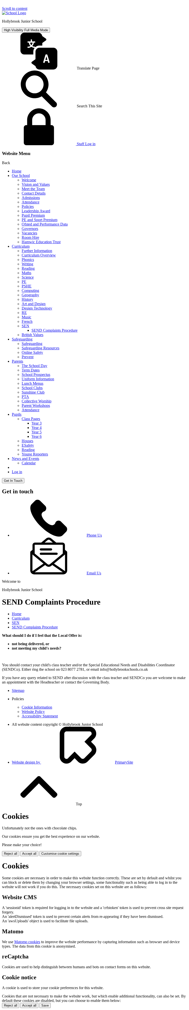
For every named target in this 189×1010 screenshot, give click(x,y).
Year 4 (37, 428)
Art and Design (34, 304)
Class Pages (31, 419)
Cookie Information (37, 707)
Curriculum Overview (39, 255)
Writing (27, 264)
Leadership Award (36, 211)
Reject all (10, 853)
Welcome (29, 180)
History (27, 299)
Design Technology (37, 308)
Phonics (28, 259)
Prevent (27, 357)
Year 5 (37, 432)
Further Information (37, 251)
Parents (17, 361)
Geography (30, 295)
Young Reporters (35, 454)
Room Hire (30, 237)
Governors (30, 229)
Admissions (31, 198)
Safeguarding (22, 339)
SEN (25, 326)
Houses (27, 441)
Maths (26, 273)
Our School (21, 175)
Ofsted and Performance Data (45, 224)
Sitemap (18, 690)
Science (28, 277)
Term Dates (31, 370)
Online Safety (32, 352)
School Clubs (32, 388)
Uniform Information (38, 379)
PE (24, 282)
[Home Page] (14, 13)
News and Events (25, 458)
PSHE (27, 286)
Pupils (16, 414)
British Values (32, 335)
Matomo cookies (27, 942)
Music (26, 317)
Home (16, 171)
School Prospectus (36, 374)
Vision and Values (36, 184)
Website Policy (33, 712)
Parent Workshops (36, 405)
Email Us (94, 573)
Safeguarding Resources (40, 348)
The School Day (34, 366)
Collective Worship (36, 401)
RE (24, 313)
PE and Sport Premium (39, 220)
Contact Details (34, 193)
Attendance (30, 202)
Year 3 (37, 423)
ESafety (28, 445)
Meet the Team (33, 189)
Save (45, 1005)
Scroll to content (14, 8)
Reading (28, 268)
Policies (28, 206)
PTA (25, 397)
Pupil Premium (33, 215)
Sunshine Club (33, 392)
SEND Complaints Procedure (55, 330)
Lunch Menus (32, 383)
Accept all (29, 853)
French (27, 321)
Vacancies (29, 233)
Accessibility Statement (40, 716)
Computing (30, 290)
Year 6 (37, 436)
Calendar (29, 463)
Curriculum (21, 246)
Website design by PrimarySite (72, 762)
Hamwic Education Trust (41, 242)
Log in (17, 472)
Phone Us (94, 535)
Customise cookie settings (60, 853)
